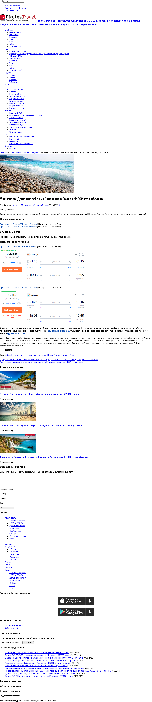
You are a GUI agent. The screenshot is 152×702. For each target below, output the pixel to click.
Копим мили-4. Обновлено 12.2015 (21, 143)
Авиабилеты (9, 30)
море (44, 355)
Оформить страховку (17, 98)
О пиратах (8, 146)
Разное (8, 564)
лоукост (38, 355)
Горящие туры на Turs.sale (19, 51)
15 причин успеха (16, 132)
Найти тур (13, 91)
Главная (4, 152)
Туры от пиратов (12, 6)
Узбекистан (13, 82)
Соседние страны (18, 536)
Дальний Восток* (16, 70)
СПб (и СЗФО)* (15, 58)
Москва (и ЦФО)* (16, 56)
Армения (13, 77)
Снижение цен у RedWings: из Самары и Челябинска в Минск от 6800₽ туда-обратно (44, 657)
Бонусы (7, 87)
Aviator (16, 205)
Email (2, 498)
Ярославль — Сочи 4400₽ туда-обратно (18, 224)
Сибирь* (12, 68)
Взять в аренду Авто (17, 108)
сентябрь (65, 355)
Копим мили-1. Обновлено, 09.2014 (22, 136)
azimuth (8, 355)
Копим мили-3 (14, 141)
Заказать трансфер (16, 101)
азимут (30, 355)
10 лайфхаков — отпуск (18, 122)
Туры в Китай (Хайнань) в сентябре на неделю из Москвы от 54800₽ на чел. (40, 673)
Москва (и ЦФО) (15, 32)
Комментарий (7, 489)
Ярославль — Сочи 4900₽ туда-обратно (18, 226)
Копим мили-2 (14, 139)
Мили (6, 134)
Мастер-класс (11, 559)
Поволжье (13, 37)
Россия (57, 355)
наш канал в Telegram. (58, 330)
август (24, 355)
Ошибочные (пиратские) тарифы (21, 127)
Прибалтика (15, 531)
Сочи (72, 355)
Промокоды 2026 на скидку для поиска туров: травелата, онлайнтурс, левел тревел (39, 53)
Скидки (8, 567)
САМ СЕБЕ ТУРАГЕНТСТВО (14, 89)
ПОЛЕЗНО (8, 110)
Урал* (11, 63)
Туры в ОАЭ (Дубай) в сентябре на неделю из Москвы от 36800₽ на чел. (41, 425)
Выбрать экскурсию (16, 106)
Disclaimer (13, 148)
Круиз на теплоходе (17, 103)
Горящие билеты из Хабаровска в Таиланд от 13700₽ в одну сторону (37, 663)
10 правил (13, 129)
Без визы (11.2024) (16, 113)
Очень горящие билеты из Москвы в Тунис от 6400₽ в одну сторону (36, 665)
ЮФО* (12, 65)
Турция (12, 75)
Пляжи (50, 355)
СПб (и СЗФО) (14, 34)
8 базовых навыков (16, 117)
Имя (2, 493)
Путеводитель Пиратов (15, 8)
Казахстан (13, 79)
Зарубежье (8, 72)
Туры (6, 49)
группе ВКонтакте (16, 333)
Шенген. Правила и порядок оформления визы (26, 115)
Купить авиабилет (16, 94)
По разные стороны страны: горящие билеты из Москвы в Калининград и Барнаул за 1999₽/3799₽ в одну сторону (58, 671)
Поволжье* (13, 60)
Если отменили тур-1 (17, 124)
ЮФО (11, 42)
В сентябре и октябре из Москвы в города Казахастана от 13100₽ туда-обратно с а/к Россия (49, 359)
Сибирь (12, 44)
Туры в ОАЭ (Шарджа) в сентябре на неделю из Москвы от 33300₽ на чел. (39, 676)
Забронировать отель (17, 96)
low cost (16, 355)
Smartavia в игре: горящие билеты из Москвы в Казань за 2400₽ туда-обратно (42, 362)
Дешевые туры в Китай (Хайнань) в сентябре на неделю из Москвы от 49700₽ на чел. (44, 668)
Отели (7, 84)
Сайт (2, 503)
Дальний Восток (15, 46)
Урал (11, 39)
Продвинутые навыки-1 (18, 120)
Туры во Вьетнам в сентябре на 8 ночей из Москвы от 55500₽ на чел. (40, 394)
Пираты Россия (12, 10)
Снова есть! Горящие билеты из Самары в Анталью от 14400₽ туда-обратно (44, 456)
